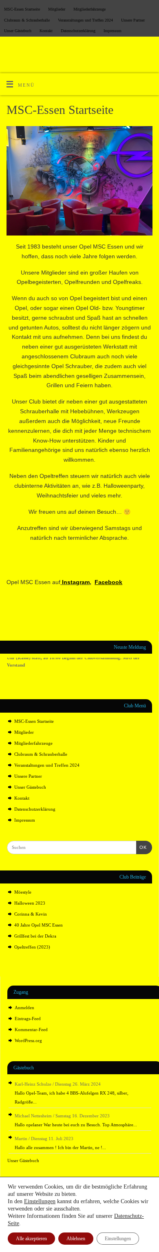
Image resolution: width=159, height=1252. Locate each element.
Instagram (76, 582)
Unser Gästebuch (17, 30)
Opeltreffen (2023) (32, 946)
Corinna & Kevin (30, 914)
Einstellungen (39, 1201)
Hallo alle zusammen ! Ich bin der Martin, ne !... (60, 1147)
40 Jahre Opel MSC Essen (38, 925)
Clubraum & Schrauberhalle (27, 20)
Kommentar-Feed (31, 1029)
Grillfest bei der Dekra (35, 936)
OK (141, 847)
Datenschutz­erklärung (78, 30)
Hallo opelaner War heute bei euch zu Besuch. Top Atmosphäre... (76, 1124)
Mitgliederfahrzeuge (89, 9)
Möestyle (22, 892)
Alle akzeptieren (31, 1238)
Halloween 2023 (29, 903)
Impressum (112, 30)
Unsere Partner (133, 20)
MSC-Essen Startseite (22, 9)
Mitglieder (56, 9)
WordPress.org (28, 1040)
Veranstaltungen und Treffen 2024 (85, 20)
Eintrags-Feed (28, 1018)
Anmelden (24, 1007)
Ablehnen (75, 1238)
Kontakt (46, 30)
